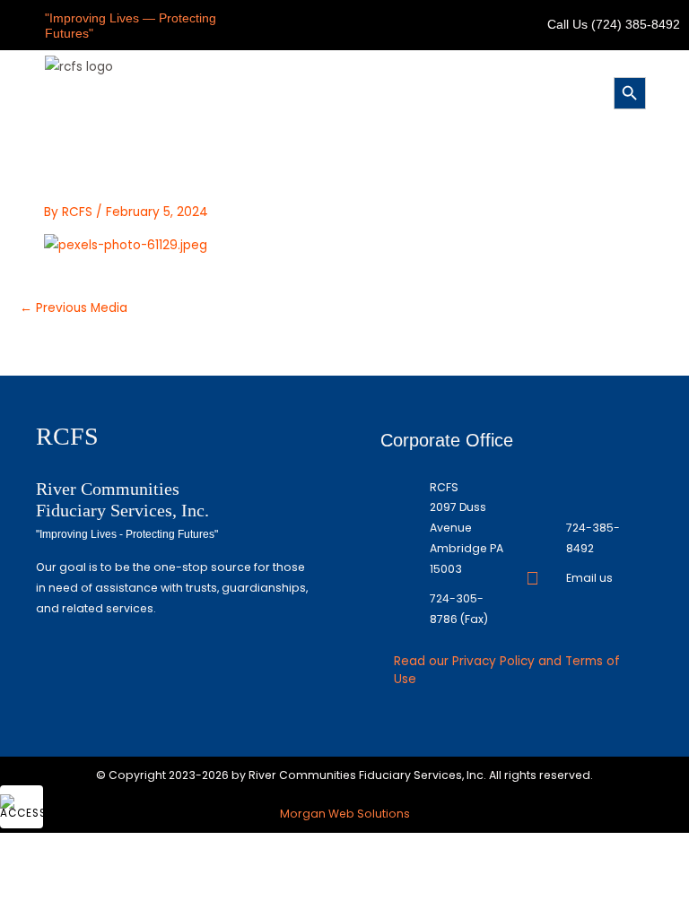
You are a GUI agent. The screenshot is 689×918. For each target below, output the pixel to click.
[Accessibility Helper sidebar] (21, 806)
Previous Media (73, 307)
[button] (341, 91)
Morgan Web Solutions (345, 813)
